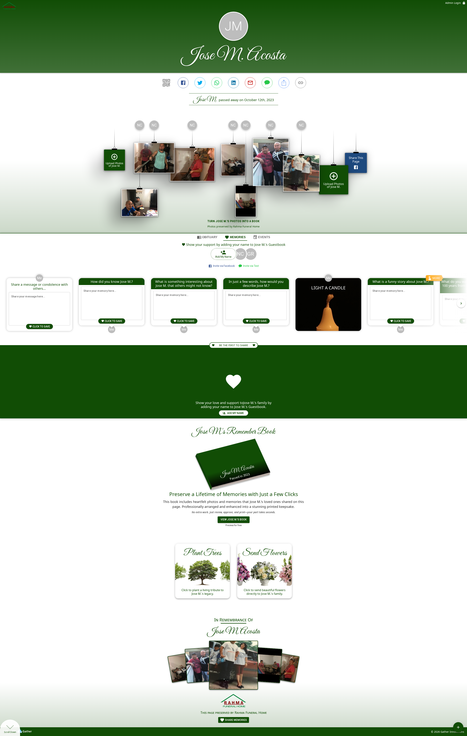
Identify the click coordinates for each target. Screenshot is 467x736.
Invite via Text (250, 265)
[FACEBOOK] (183, 82)
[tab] (207, 237)
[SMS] (267, 82)
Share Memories (235, 720)
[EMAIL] (250, 82)
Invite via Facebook (223, 265)
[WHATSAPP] (216, 82)
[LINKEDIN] (233, 82)
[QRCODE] (166, 82)
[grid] (233, 175)
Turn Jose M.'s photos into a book (234, 221)
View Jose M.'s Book (234, 519)
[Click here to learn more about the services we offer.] (233, 701)
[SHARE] (283, 82)
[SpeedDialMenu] (458, 727)
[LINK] (300, 82)
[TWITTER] (199, 82)
